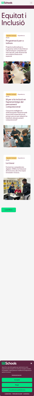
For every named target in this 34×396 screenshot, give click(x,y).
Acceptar (17, 380)
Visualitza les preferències (17, 390)
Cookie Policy (8, 393)
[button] (31, 363)
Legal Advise (26, 393)
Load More (8, 210)
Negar (17, 385)
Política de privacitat (17, 393)
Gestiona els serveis (16, 375)
